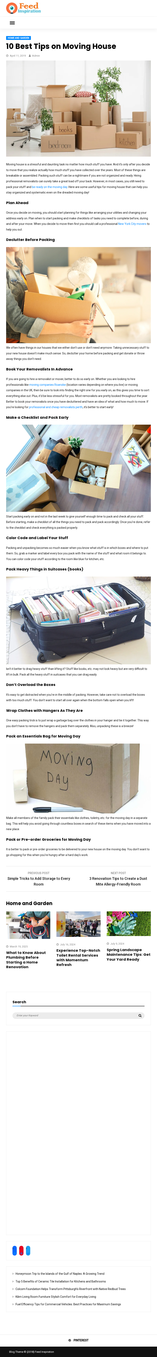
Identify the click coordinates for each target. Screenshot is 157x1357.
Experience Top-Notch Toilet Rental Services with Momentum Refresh (78, 957)
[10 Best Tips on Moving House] (78, 155)
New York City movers (132, 223)
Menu (12, 22)
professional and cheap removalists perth (56, 407)
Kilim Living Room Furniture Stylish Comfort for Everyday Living (56, 1296)
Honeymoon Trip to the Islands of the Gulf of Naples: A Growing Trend (60, 1273)
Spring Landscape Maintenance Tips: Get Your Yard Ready (128, 954)
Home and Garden (18, 38)
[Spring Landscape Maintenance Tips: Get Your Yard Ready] (129, 935)
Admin (36, 55)
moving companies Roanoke (47, 384)
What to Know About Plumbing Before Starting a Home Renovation (26, 959)
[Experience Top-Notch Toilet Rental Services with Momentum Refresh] (78, 935)
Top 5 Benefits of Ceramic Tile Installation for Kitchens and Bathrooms (61, 1281)
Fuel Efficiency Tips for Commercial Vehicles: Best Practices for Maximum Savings (68, 1304)
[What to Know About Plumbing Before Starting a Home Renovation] (28, 937)
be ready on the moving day (49, 187)
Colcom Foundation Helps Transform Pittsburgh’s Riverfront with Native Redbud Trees (71, 1289)
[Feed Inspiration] (23, 13)
